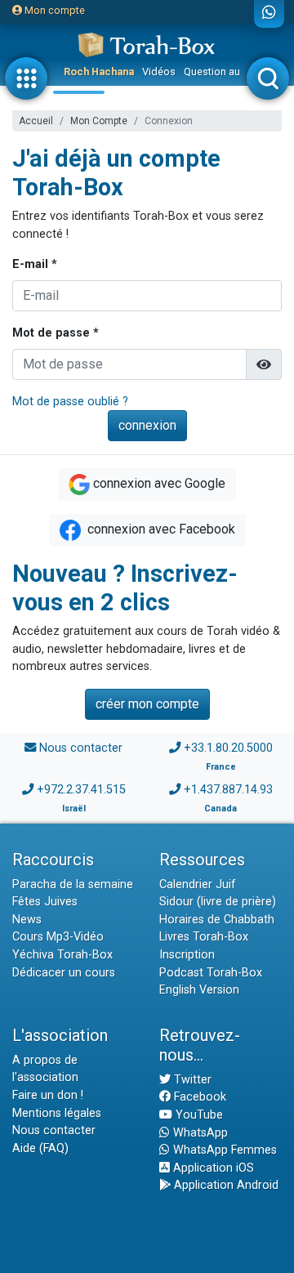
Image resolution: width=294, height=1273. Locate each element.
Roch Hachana (99, 71)
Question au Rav (222, 71)
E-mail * (34, 264)
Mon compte (53, 10)
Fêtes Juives (45, 902)
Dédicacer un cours (63, 973)
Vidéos (159, 71)
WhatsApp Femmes (223, 1150)
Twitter (191, 1080)
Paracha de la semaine (72, 884)
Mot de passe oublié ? (70, 402)
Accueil (36, 121)
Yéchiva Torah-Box (62, 955)
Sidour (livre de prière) (217, 902)
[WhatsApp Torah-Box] (269, 14)
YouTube (197, 1115)
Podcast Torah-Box (210, 973)
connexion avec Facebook (159, 529)
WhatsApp (199, 1133)
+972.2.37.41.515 (81, 790)
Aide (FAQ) (40, 1148)
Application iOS (212, 1168)
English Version (199, 990)
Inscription (187, 955)
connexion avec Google (159, 483)
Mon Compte (98, 121)
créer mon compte (147, 704)
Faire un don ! (47, 1095)
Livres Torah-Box (203, 937)
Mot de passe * (55, 333)
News (27, 920)
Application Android (224, 1185)
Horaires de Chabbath (216, 920)
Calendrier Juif (197, 884)
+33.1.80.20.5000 (228, 748)
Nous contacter (80, 748)
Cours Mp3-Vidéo (58, 937)
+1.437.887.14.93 (228, 790)
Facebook (198, 1097)
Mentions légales (56, 1113)
